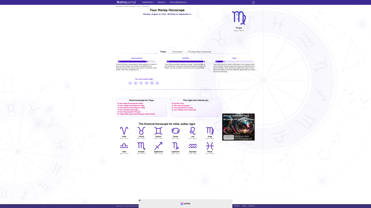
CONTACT (251, 206)
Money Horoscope (129, 6)
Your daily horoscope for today (131, 103)
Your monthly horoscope (128, 110)
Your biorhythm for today (183, 108)
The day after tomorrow (199, 52)
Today (163, 52)
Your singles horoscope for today (132, 105)
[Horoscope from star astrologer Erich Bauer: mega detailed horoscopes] (126, 2)
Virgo (138, 6)
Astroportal (119, 6)
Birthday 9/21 (146, 6)
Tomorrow (177, 52)
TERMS (244, 206)
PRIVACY (237, 206)
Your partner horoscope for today (132, 108)
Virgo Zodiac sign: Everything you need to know (137, 114)
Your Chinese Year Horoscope (185, 110)
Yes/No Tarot (179, 103)
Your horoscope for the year (130, 112)
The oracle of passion (182, 105)
